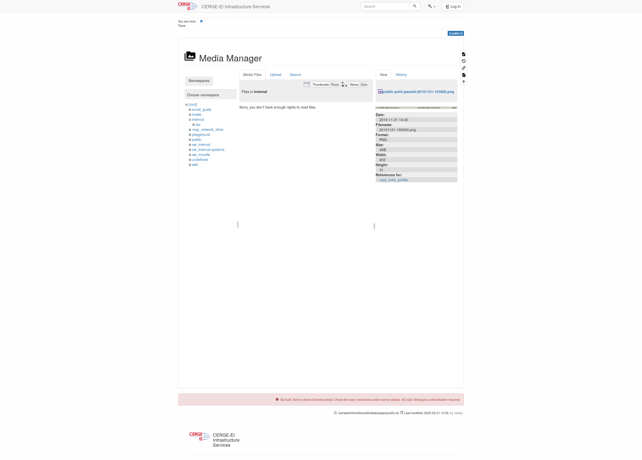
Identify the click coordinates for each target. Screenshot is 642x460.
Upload (275, 74)
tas (198, 124)
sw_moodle (201, 154)
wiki (195, 164)
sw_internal (201, 144)
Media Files (252, 74)
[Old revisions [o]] (463, 60)
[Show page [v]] (463, 54)
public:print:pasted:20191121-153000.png (418, 91)
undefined (200, 159)
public (196, 139)
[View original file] (416, 107)
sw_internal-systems (208, 149)
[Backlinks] (463, 67)
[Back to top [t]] (463, 81)
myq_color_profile (393, 179)
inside (196, 114)
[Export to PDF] (463, 74)
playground (201, 134)
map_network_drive (207, 129)
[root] (193, 104)
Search (295, 74)
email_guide (201, 109)
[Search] (415, 6)
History (401, 74)
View (383, 74)
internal (198, 119)
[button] (431, 6)
